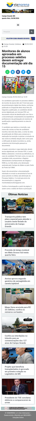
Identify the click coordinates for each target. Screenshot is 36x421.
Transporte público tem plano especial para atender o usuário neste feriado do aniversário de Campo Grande (18, 222)
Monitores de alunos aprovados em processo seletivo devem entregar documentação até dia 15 (17, 58)
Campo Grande (9, 44)
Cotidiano (18, 44)
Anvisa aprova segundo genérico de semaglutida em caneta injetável (17, 281)
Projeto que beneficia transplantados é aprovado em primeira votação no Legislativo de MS (17, 370)
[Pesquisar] (31, 31)
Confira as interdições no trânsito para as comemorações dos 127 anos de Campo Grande (16, 339)
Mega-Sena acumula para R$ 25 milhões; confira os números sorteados (18, 309)
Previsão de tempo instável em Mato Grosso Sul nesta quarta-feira (17, 252)
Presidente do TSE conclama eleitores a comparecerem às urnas (18, 400)
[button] (18, 24)
